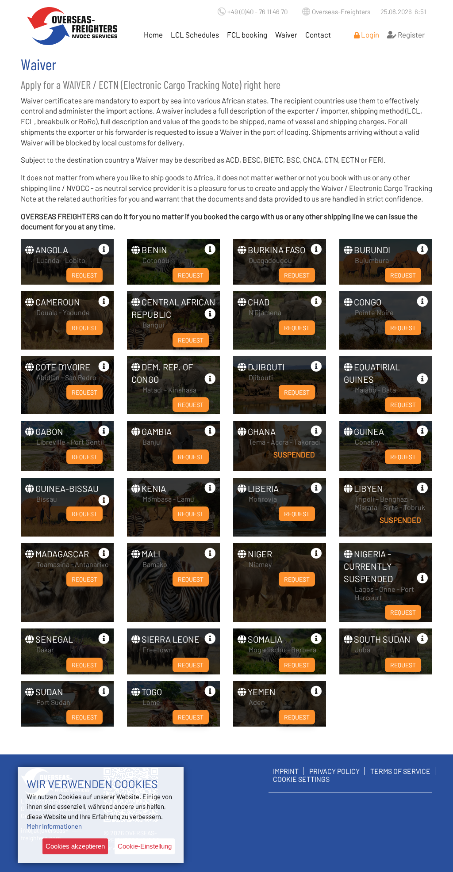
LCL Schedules (195, 34)
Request (84, 275)
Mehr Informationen (54, 826)
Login (369, 34)
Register (410, 34)
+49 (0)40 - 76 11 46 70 (257, 11)
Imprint (286, 771)
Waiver (286, 34)
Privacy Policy (334, 771)
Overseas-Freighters (341, 11)
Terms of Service (400, 771)
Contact (318, 34)
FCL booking (247, 34)
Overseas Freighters (72, 26)
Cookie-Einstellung (145, 846)
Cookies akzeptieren (75, 846)
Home (153, 34)
